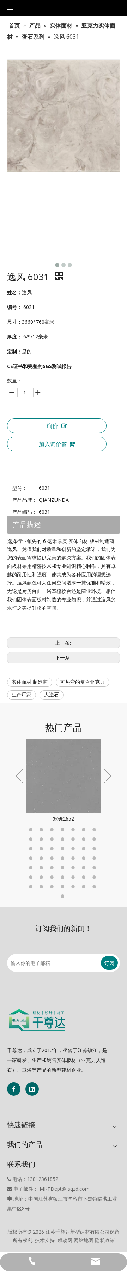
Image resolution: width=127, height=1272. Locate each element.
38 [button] (52, 877)
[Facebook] (13, 1089)
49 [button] (95, 886)
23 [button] (42, 858)
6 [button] (84, 829)
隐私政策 (105, 1240)
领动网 (65, 1240)
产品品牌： (24, 499)
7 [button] (95, 829)
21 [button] (95, 848)
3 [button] (52, 829)
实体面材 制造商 (30, 682)
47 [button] (74, 886)
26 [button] (74, 858)
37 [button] (42, 877)
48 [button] (84, 886)
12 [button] (74, 839)
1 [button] (31, 829)
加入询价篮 (53, 444)
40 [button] (74, 877)
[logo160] (37, 1020)
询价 (52, 425)
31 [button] (52, 867)
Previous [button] (19, 775)
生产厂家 (21, 694)
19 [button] (74, 848)
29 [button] (31, 867)
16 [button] (42, 848)
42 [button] (95, 877)
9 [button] (42, 839)
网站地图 (83, 1240)
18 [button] (63, 848)
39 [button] (63, 877)
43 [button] (31, 886)
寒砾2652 (63, 818)
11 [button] (63, 839)
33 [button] (74, 867)
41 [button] (84, 877)
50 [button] (63, 896)
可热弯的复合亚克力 (82, 682)
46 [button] (63, 886)
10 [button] (52, 839)
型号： (19, 488)
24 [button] (52, 858)
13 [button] (84, 839)
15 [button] (31, 848)
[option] (63, 781)
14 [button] (95, 839)
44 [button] (42, 886)
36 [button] (31, 877)
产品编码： (24, 511)
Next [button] (107, 775)
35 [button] (95, 867)
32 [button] (63, 867)
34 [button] (84, 867)
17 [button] (52, 848)
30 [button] (42, 867)
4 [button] (63, 829)
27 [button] (84, 858)
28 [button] (95, 858)
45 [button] (52, 886)
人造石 (51, 694)
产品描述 (27, 524)
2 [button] (42, 829)
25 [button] (63, 858)
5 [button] (74, 829)
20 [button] (84, 848)
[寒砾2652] (63, 776)
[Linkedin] (32, 1089)
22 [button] (31, 858)
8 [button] (31, 839)
